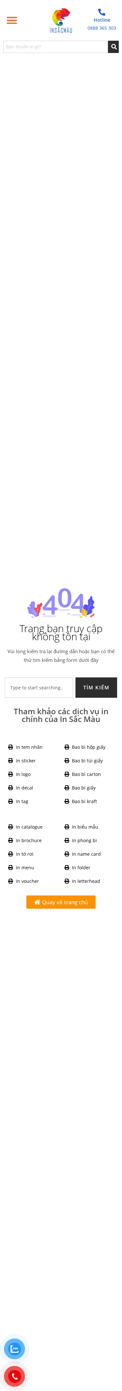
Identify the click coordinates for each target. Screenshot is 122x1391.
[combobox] (55, 47)
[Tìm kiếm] (113, 47)
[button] (11, 20)
